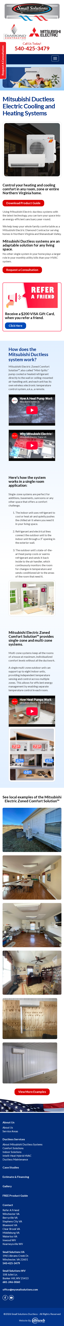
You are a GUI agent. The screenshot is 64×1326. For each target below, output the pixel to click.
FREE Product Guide (15, 1195)
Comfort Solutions (13, 1148)
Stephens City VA (12, 1221)
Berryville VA (10, 1217)
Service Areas (10, 1131)
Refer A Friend (11, 1210)
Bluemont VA (10, 1225)
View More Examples (32, 1092)
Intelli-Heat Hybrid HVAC (17, 1155)
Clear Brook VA (11, 1228)
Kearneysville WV (13, 1243)
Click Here (15, 325)
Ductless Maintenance (15, 1159)
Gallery (7, 1186)
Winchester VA (11, 1213)
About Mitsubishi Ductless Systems (22, 1144)
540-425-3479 (32, 48)
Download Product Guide (23, 203)
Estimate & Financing (16, 1176)
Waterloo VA (10, 1236)
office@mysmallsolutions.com (20, 1289)
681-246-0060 (11, 1281)
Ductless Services (14, 1139)
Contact (8, 1205)
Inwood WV (9, 1240)
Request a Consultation (22, 270)
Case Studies (11, 1167)
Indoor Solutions (12, 1151)
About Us (9, 1122)
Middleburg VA (11, 1232)
